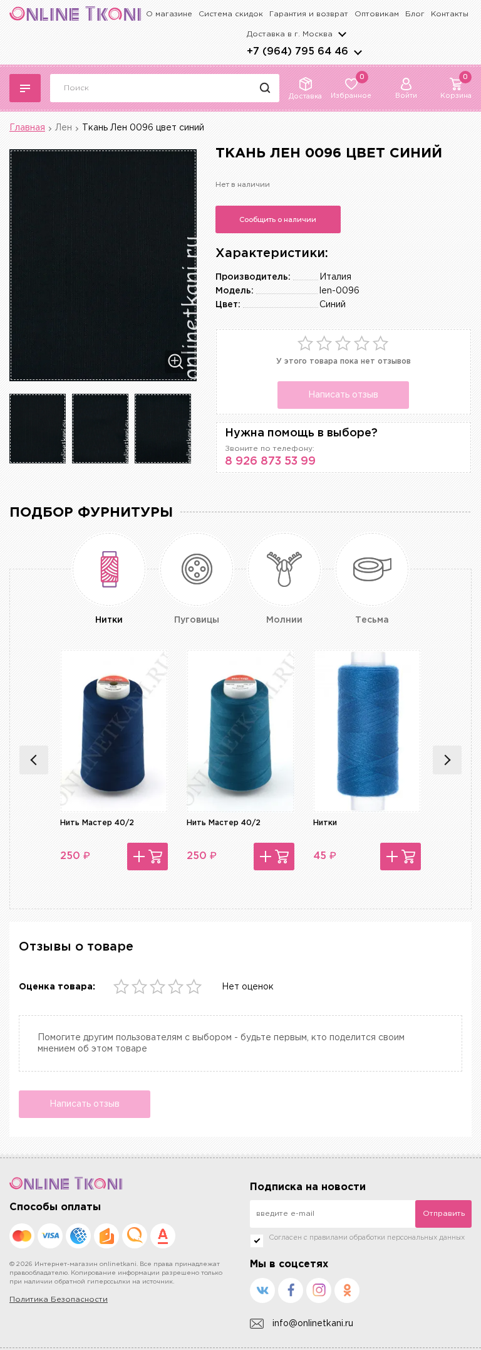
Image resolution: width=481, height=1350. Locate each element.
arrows (358, 52)
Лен (63, 128)
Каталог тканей (25, 88)
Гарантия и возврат (308, 14)
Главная (27, 128)
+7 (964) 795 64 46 (297, 51)
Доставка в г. (290, 34)
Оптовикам (376, 14)
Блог (415, 14)
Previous (33, 760)
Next (447, 760)
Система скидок (231, 14)
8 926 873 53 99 (270, 461)
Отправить (444, 1213)
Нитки (325, 823)
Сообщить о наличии (277, 219)
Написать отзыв (343, 395)
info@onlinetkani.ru (312, 1323)
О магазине (169, 14)
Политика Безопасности (58, 1299)
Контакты (449, 14)
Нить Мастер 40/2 (97, 823)
